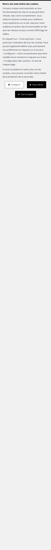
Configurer (15, 84)
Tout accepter (27, 94)
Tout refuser (37, 84)
